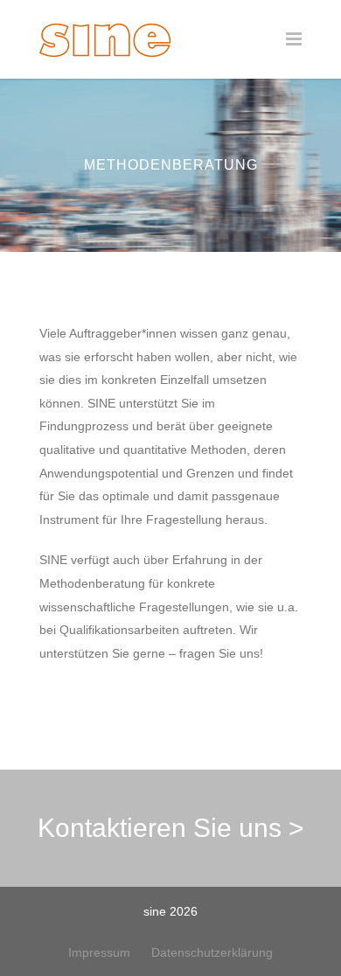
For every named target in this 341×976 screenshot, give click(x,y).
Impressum (99, 952)
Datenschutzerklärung (212, 952)
